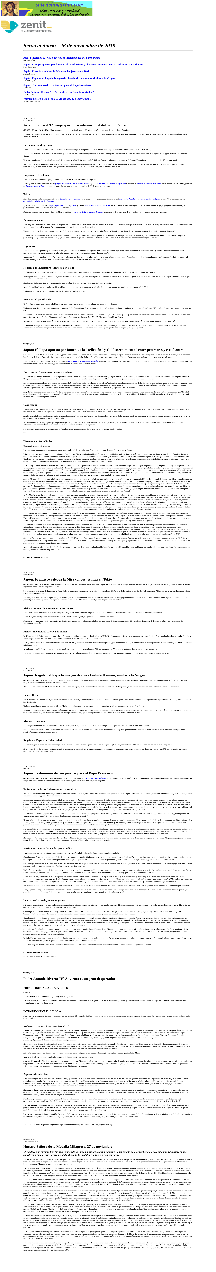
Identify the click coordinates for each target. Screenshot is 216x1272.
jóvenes (73, 205)
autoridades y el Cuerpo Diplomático (38, 201)
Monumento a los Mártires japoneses (110, 184)
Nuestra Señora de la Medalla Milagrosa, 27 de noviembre (57, 98)
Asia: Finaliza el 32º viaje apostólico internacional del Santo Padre (61, 57)
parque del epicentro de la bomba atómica (72, 184)
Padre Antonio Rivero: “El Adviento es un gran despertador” (58, 91)
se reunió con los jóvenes (96, 778)
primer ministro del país (150, 199)
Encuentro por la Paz (35, 186)
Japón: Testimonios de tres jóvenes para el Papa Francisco (57, 85)
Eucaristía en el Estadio (70, 199)
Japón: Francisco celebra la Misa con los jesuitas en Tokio (56, 71)
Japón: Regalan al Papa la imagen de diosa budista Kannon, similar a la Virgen (69, 78)
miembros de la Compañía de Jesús (88, 212)
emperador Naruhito (127, 199)
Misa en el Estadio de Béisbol (148, 184)
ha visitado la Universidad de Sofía (83, 361)
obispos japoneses (55, 205)
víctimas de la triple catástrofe (97, 205)
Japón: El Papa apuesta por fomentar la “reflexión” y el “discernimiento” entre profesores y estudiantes (83, 64)
